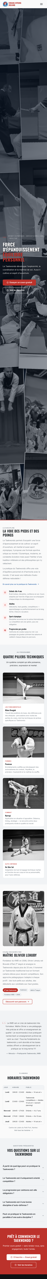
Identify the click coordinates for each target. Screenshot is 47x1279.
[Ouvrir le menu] (41, 4)
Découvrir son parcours (16, 1001)
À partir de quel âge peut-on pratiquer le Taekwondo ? (21, 1167)
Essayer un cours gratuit (21, 282)
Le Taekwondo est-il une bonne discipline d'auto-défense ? (17, 1203)
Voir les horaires (17, 290)
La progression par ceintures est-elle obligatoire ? (20, 1191)
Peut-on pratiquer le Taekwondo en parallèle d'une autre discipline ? (19, 1215)
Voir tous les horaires (22, 1130)
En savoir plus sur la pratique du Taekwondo (20, 584)
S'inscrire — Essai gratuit (25, 1257)
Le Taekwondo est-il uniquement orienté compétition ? (21, 1179)
